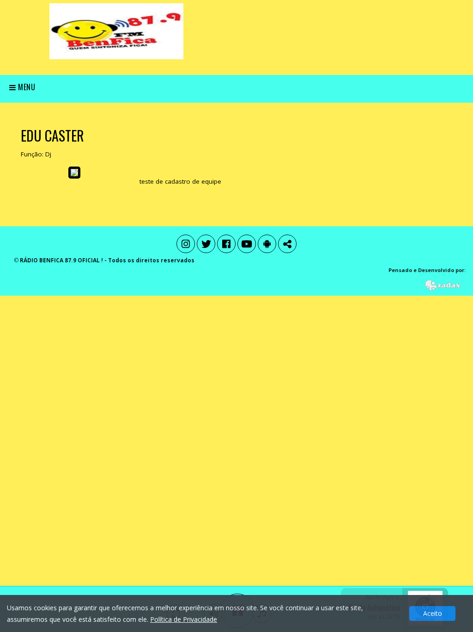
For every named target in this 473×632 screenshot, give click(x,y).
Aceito (432, 613)
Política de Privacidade (183, 619)
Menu (26, 87)
